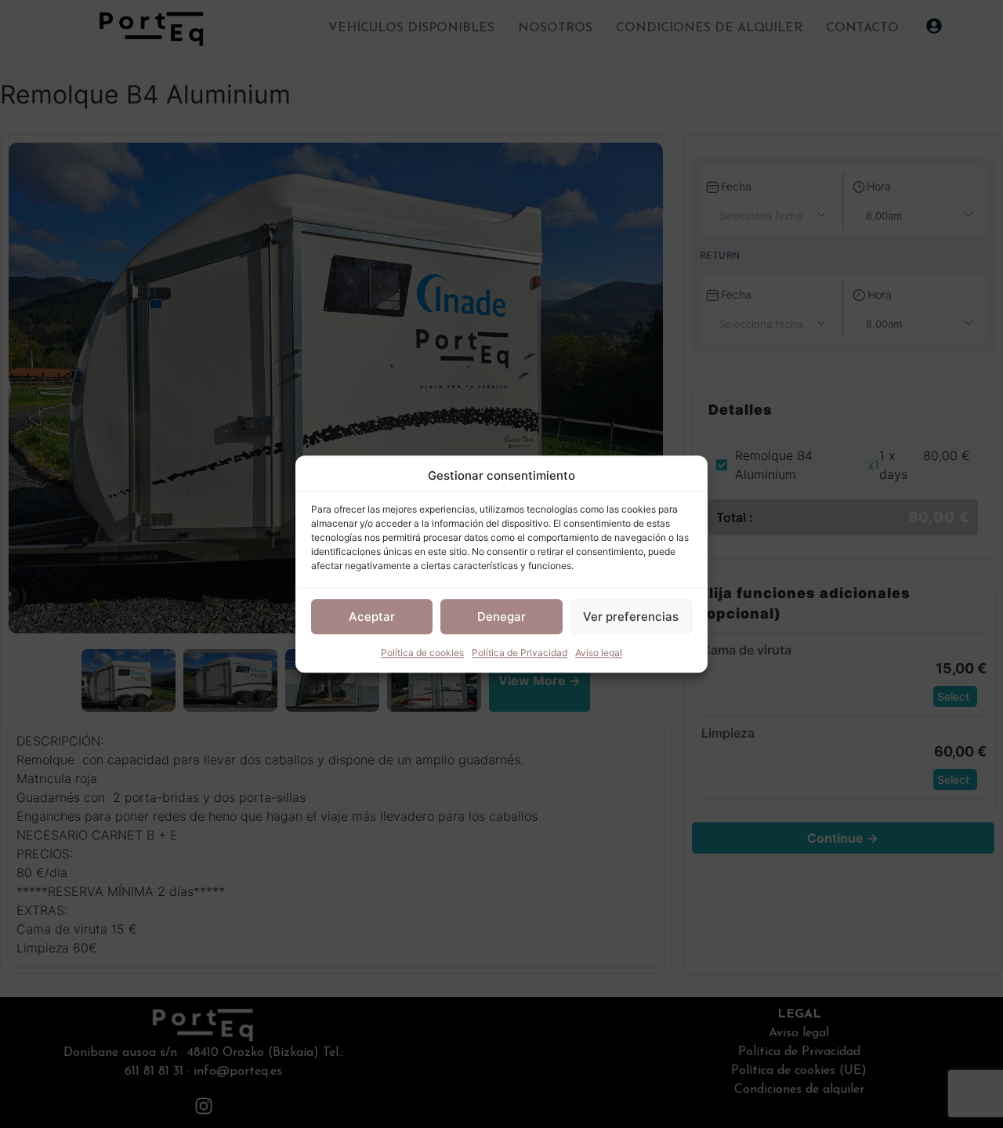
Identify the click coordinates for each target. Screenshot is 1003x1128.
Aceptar (372, 616)
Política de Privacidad (519, 652)
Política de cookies (422, 652)
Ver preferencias (631, 616)
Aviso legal (598, 652)
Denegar (501, 616)
